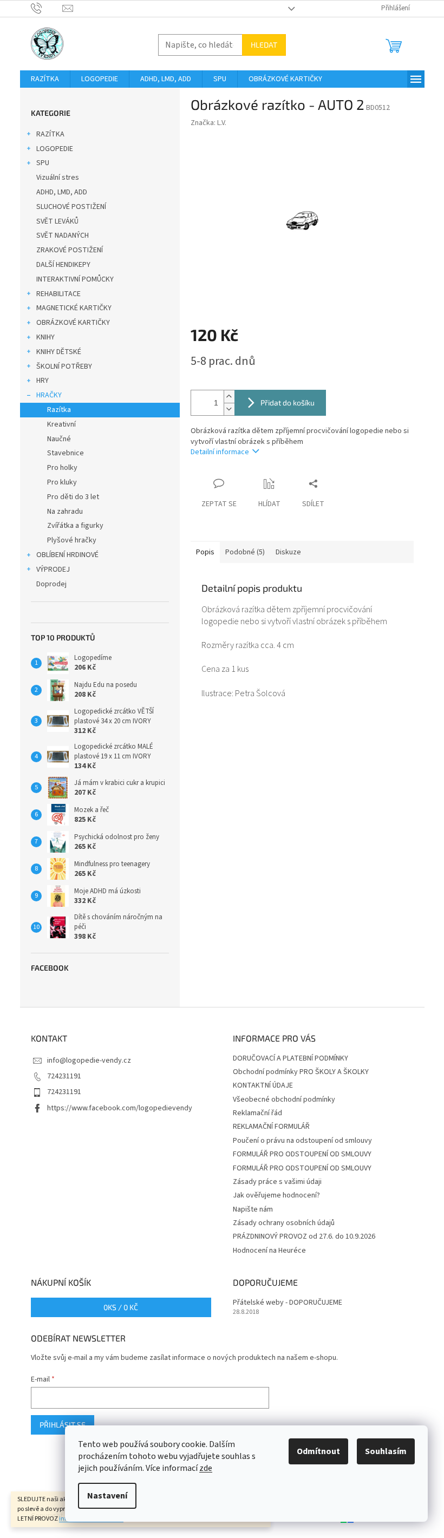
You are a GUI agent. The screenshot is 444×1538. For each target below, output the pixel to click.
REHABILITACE (58, 294)
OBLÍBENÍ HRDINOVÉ (67, 554)
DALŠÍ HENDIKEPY (63, 264)
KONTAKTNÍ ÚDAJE (263, 1085)
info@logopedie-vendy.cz (89, 1060)
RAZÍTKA (50, 134)
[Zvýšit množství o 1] (229, 396)
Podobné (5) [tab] (245, 552)
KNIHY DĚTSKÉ (58, 351)
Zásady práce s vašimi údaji (277, 1181)
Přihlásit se (63, 1424)
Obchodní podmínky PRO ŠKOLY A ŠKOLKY (301, 1071)
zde (205, 1468)
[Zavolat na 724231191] (47, 8)
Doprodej (51, 584)
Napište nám (253, 1209)
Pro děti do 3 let (73, 497)
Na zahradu (65, 511)
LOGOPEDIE (54, 148)
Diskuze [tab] (288, 552)
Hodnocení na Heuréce (269, 1250)
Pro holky (62, 467)
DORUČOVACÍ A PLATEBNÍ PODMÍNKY (290, 1058)
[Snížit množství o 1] (229, 409)
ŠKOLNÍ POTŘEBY (64, 366)
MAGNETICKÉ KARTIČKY (74, 308)
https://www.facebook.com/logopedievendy (119, 1108)
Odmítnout (318, 1451)
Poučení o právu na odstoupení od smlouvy (302, 1140)
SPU (42, 163)
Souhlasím (386, 1451)
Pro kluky (62, 482)
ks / (120, 1307)
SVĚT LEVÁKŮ (57, 221)
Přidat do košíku (287, 402)
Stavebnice (65, 453)
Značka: (208, 122)
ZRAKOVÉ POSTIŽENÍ (69, 250)
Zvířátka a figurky (75, 525)
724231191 (64, 1076)
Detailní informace (220, 452)
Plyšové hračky (71, 540)
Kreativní (61, 424)
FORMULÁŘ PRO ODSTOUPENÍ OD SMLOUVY (302, 1154)
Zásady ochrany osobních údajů (284, 1223)
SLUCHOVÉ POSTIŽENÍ (71, 206)
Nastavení (107, 1496)
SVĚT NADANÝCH (62, 235)
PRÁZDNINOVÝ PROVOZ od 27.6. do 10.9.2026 (304, 1236)
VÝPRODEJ (53, 569)
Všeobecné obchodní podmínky (284, 1099)
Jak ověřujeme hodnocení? (276, 1195)
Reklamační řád (257, 1113)
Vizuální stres (57, 177)
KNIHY (45, 337)
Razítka (59, 409)
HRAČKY (49, 395)
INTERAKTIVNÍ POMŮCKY (75, 279)
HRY (42, 380)
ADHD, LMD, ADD (61, 192)
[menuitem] (45, 79)
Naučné (59, 439)
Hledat (264, 44)
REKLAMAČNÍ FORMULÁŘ (271, 1126)
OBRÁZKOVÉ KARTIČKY (73, 322)
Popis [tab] (205, 552)
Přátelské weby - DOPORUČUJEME (287, 1303)
